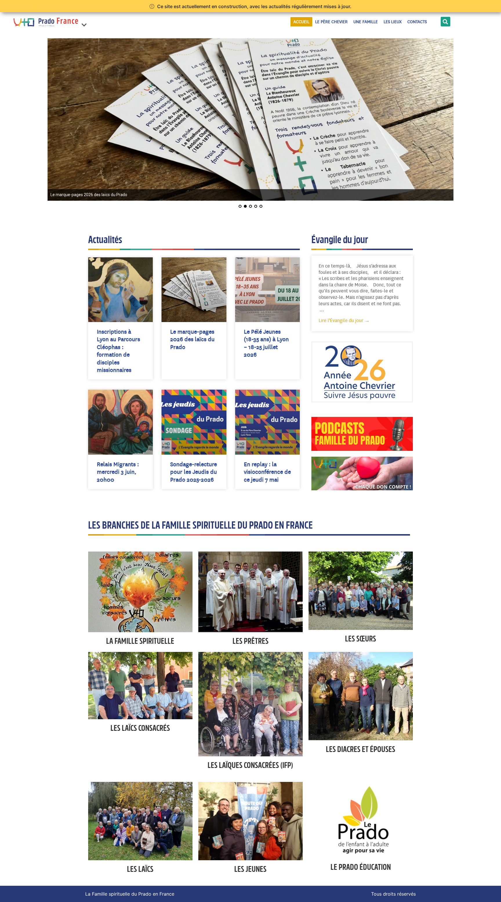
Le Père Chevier (331, 21)
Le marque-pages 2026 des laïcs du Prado (192, 339)
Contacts (417, 21)
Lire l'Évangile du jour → (344, 320)
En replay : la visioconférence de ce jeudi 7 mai (267, 471)
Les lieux (393, 21)
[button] (84, 22)
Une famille (365, 21)
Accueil (301, 21)
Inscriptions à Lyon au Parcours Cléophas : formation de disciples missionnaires (118, 351)
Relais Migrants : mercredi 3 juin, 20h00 (118, 471)
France (68, 22)
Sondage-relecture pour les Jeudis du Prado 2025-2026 (193, 471)
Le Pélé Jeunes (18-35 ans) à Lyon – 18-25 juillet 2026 (266, 343)
